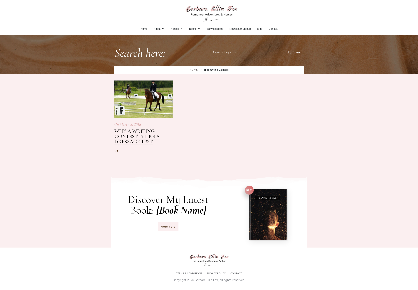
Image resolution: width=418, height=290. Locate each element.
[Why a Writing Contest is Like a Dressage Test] (143, 99)
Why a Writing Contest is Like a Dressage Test (137, 136)
